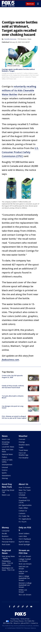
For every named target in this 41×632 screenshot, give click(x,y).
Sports (4, 473)
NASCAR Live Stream (23, 567)
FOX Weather (23, 458)
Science (4, 470)
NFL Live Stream (25, 556)
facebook (10, 606)
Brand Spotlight (24, 544)
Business (5, 536)
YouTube (22, 606)
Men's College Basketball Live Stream (24, 578)
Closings (22, 442)
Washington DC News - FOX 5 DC (8, 569)
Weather (23, 436)
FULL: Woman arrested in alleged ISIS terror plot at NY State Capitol (14, 417)
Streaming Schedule (5, 443)
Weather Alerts (24, 445)
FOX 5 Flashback (25, 539)
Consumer (5, 531)
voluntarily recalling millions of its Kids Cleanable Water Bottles (19, 90)
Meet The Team (25, 490)
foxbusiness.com (10, 359)
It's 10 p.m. (23, 522)
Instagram (14, 606)
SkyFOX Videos (24, 542)
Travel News (23, 450)
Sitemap (5, 478)
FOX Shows (23, 498)
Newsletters (6, 475)
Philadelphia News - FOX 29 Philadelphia (7, 563)
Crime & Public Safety (7, 461)
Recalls (4, 533)
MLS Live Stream (25, 595)
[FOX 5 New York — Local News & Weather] (8, 3)
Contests (22, 513)
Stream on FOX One (24, 551)
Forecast (22, 439)
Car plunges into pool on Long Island (12, 407)
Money (5, 527)
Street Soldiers (24, 533)
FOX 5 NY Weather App (23, 454)
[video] (33, 378)
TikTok (18, 606)
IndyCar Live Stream (23, 572)
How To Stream (24, 487)
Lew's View (23, 536)
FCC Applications (25, 519)
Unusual (5, 467)
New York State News (7, 450)
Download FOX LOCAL (24, 501)
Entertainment (7, 464)
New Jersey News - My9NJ (8, 557)
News (29, 39)
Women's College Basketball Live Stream (25, 585)
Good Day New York (7, 485)
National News (7, 454)
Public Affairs (23, 508)
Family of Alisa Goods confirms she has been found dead (13, 387)
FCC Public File (24, 516)
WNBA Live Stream (23, 591)
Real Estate (6, 544)
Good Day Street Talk (8, 491)
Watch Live (30, 4)
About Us (23, 484)
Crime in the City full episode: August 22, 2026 (12, 376)
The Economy (7, 539)
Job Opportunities (25, 505)
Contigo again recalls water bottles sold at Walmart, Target (18, 70)
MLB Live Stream (25, 564)
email (31, 606)
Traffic (21, 447)
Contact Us (23, 511)
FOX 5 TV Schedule (22, 494)
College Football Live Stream (25, 560)
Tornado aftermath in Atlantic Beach (13, 397)
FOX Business (22, 39)
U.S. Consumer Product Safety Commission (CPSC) (20, 152)
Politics (4, 457)
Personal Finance (8, 542)
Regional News (6, 551)
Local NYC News (8, 447)
